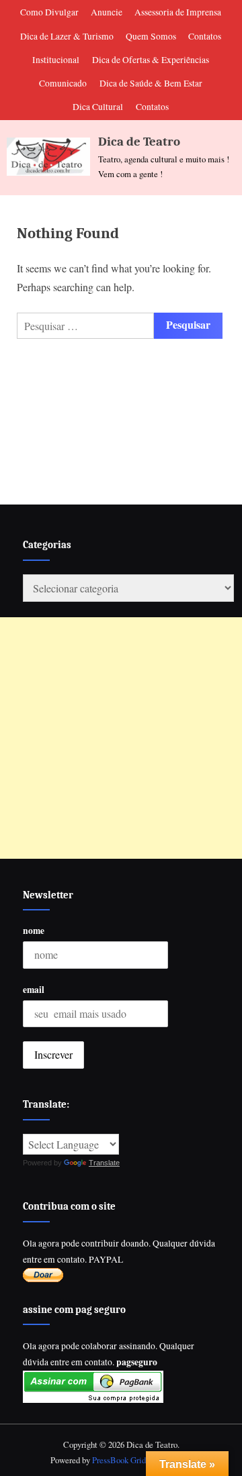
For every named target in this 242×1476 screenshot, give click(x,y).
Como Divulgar (49, 12)
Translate (104, 1163)
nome (33, 930)
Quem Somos (151, 36)
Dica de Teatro (139, 141)
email (33, 989)
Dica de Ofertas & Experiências (150, 60)
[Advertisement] (121, 738)
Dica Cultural (98, 107)
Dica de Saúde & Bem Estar (150, 83)
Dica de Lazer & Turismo (67, 36)
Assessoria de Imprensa (177, 12)
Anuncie (106, 12)
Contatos (204, 36)
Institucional (55, 60)
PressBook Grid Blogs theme (142, 1460)
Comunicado (63, 83)
